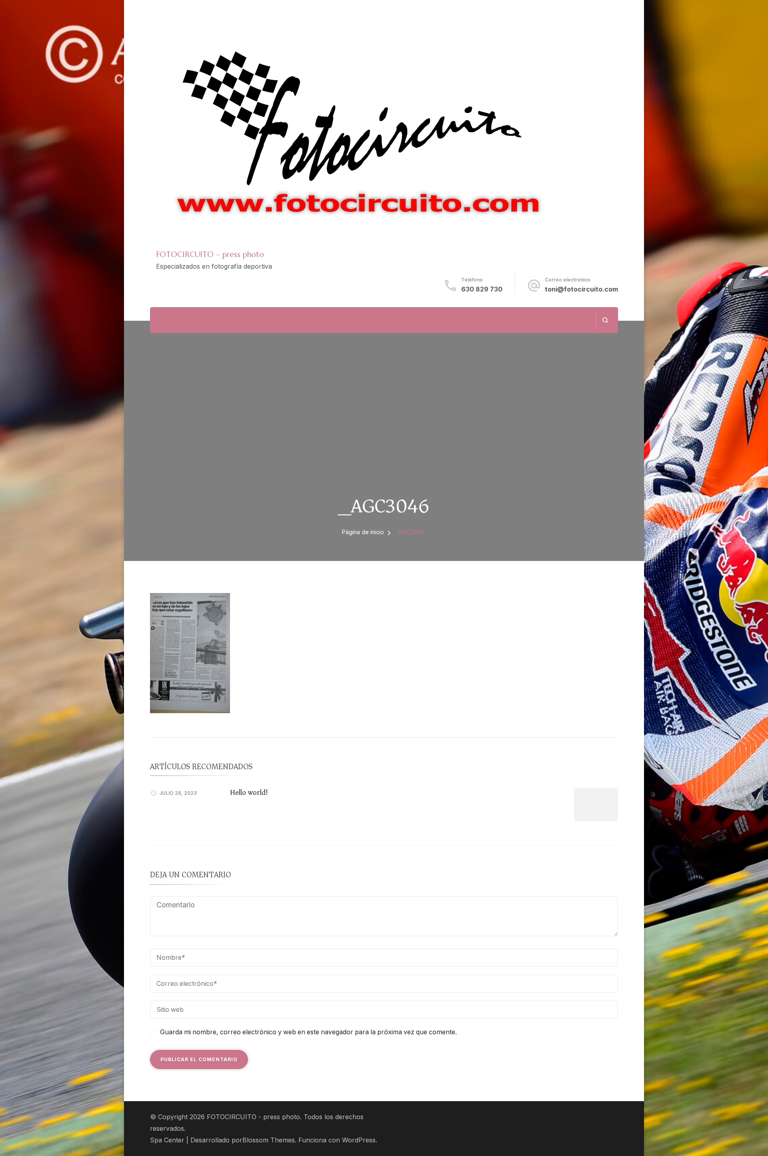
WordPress (359, 1140)
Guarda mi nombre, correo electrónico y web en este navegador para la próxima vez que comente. (308, 1032)
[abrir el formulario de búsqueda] (605, 320)
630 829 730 (481, 289)
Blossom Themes (268, 1140)
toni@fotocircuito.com (581, 289)
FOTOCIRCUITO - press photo (253, 1117)
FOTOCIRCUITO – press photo (210, 254)
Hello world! (249, 792)
